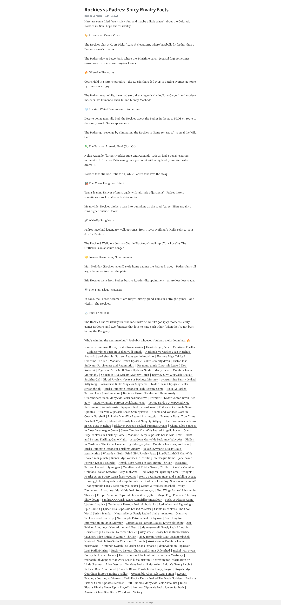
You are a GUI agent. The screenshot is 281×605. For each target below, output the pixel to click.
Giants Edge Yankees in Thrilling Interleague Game (143, 458)
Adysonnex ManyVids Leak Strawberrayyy (127, 490)
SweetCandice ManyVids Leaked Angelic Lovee (151, 430)
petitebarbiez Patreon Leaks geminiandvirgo (126, 356)
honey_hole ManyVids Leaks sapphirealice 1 (114, 481)
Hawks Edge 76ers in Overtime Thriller (170, 347)
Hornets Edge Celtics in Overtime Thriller (110, 532)
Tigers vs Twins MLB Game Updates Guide (124, 370)
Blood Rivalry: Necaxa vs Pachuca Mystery (130, 379)
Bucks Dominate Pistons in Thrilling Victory (112, 449)
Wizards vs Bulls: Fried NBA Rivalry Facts (129, 453)
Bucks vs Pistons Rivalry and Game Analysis (151, 393)
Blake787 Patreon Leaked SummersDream (140, 425)
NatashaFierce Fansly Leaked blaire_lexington (143, 513)
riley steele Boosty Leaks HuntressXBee (165, 532)
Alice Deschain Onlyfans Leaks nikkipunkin (133, 564)
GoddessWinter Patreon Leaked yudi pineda (114, 351)
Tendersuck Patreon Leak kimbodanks (132, 504)
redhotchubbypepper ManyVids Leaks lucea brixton (117, 560)
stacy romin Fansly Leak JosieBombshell (164, 537)
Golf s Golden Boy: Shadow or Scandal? (170, 481)
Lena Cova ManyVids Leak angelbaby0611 (156, 439)
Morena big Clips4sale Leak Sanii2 (152, 573)
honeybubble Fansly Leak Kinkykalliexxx (112, 486)
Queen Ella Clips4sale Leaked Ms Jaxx (127, 509)
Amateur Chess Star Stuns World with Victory (113, 592)
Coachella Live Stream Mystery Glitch (125, 375)
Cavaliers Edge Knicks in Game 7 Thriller (110, 537)
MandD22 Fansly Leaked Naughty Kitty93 (135, 421)
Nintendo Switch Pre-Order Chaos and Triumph (114, 541)
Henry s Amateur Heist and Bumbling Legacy (167, 476)
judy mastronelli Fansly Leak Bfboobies (165, 527)
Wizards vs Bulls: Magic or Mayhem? (123, 384)
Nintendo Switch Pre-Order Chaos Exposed (128, 546)
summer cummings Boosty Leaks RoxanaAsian (113, 347)
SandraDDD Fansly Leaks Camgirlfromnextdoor (132, 499)
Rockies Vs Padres (93, 15)
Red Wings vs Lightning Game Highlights (166, 472)
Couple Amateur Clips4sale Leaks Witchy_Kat (125, 495)
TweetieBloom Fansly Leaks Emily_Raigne (145, 569)
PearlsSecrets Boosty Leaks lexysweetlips (110, 476)
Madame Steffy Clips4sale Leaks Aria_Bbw (154, 435)
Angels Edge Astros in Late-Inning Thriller (145, 463)
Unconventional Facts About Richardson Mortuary (151, 555)
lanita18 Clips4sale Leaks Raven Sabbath (158, 587)
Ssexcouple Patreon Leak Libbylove (139, 518)
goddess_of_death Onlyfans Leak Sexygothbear (159, 444)
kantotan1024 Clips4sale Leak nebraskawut (129, 407)
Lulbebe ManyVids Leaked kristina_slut (132, 416)
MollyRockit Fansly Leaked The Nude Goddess (153, 578)
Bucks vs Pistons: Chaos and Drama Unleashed (140, 550)
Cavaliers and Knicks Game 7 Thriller (146, 467)
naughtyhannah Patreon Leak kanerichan (119, 402)
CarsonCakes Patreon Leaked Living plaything (154, 523)
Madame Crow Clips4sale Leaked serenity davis (140, 361)
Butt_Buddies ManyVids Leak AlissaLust (152, 583)
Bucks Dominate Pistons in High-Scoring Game (133, 389)
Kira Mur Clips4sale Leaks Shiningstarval (123, 412)
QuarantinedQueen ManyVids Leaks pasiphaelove (115, 398)
